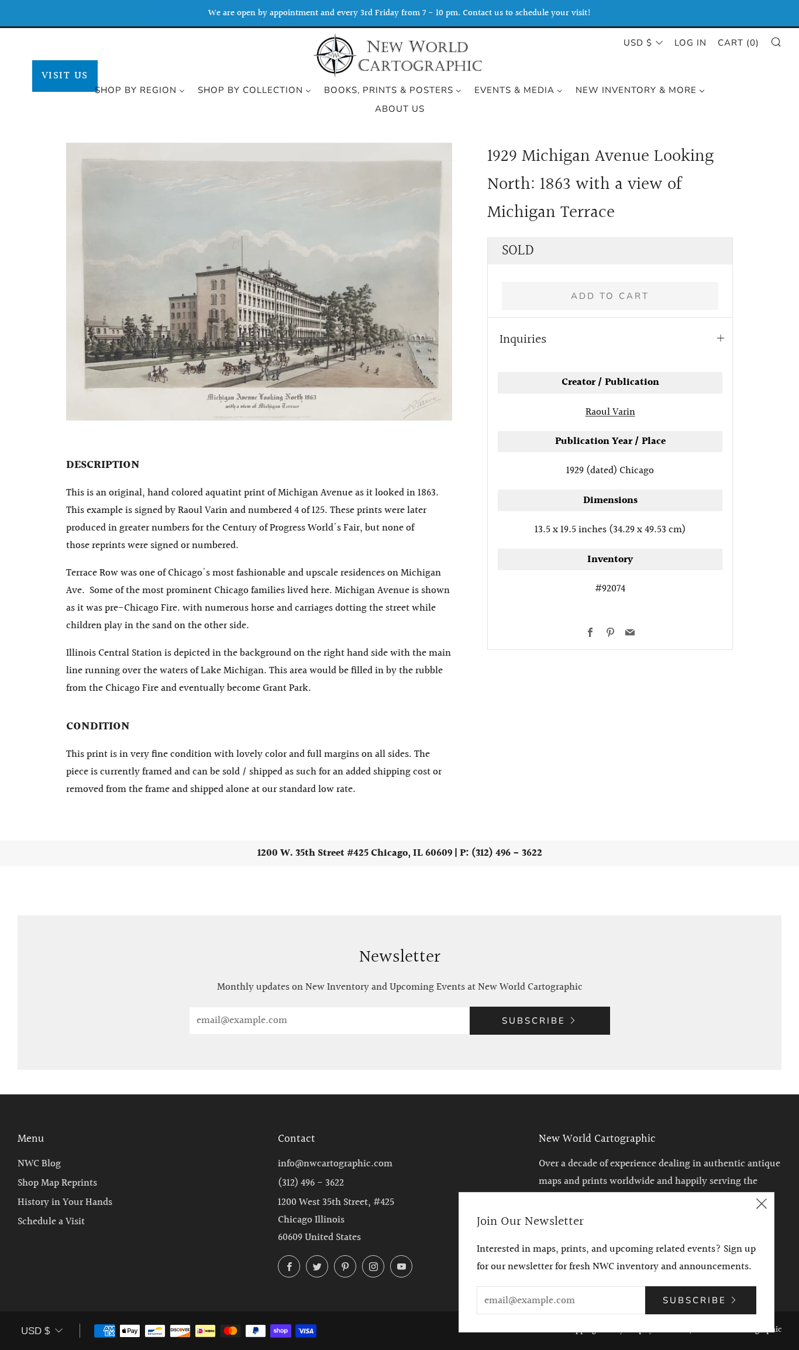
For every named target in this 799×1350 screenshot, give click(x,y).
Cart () (738, 43)
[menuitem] (140, 89)
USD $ (638, 43)
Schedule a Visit (51, 1222)
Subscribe (534, 1021)
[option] (259, 282)
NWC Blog (39, 1164)
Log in (690, 43)
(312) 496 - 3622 (311, 1183)
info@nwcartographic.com (335, 1164)
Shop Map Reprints (57, 1183)
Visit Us (65, 75)
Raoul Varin (610, 412)
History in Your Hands (65, 1202)
